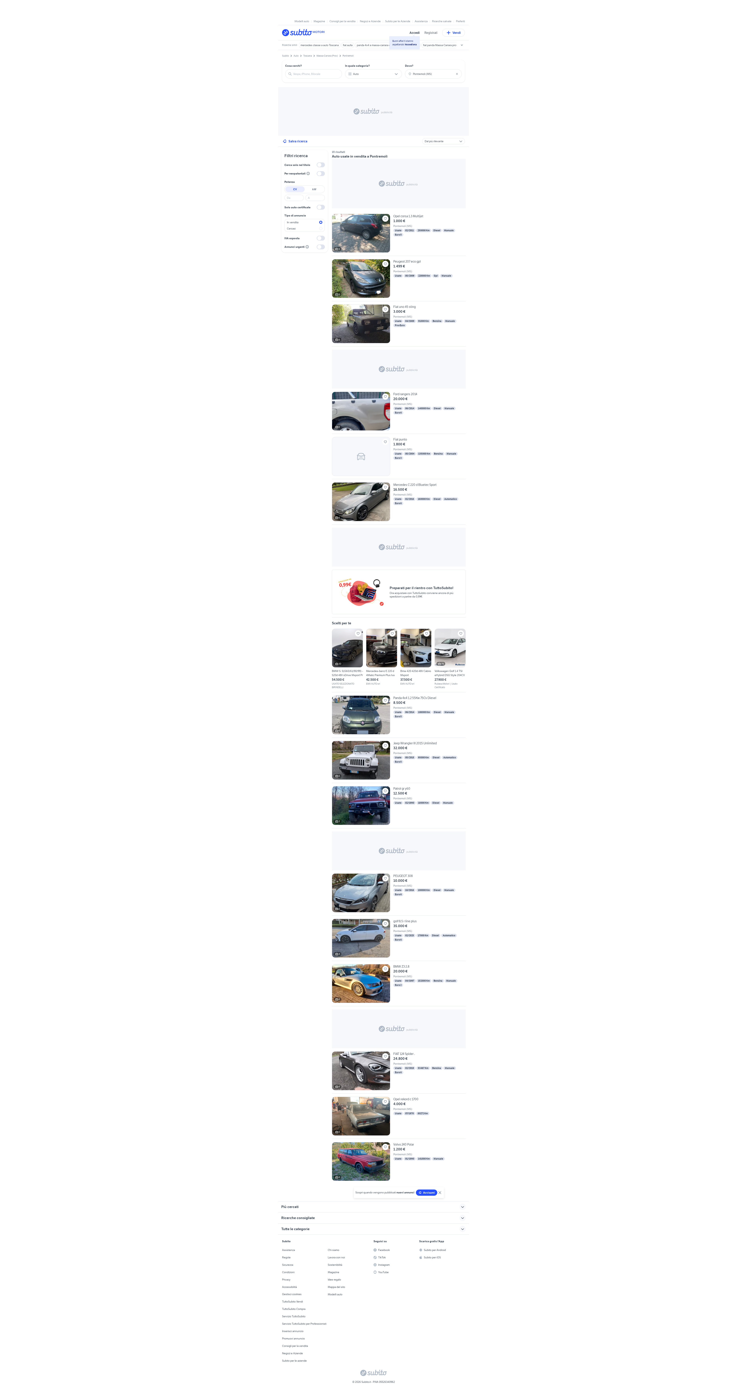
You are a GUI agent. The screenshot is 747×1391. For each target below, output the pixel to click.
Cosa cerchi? (293, 65)
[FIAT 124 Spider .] (399, 1072)
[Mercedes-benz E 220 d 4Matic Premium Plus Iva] (381, 657)
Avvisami (429, 1192)
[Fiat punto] (399, 458)
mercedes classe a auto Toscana (320, 45)
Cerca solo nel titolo (297, 165)
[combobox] (316, 73)
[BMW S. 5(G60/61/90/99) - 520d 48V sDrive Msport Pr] (347, 659)
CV (295, 189)
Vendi (456, 33)
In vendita (292, 222)
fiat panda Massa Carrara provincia (443, 45)
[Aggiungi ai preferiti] (385, 218)
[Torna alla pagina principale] (304, 32)
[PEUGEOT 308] (399, 894)
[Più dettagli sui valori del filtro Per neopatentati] (308, 173)
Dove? (409, 65)
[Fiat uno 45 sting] (399, 325)
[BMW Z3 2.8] (399, 985)
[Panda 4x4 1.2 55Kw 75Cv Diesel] (399, 717)
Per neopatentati (295, 173)
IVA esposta (292, 238)
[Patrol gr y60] (399, 807)
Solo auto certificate (297, 207)
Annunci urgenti (294, 247)
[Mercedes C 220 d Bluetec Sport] (399, 503)
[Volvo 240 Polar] (399, 1161)
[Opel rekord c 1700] (399, 1118)
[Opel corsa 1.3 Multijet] (399, 235)
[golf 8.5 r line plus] (399, 940)
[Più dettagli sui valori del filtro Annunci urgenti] (307, 247)
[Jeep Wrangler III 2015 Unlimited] (399, 762)
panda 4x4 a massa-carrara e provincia (379, 45)
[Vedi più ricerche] (462, 45)
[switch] (321, 164)
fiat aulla (347, 45)
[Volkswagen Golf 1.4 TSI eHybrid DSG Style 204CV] (450, 659)
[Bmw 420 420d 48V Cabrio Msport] (415, 657)
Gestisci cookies (292, 1294)
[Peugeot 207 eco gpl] (399, 280)
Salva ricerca (297, 141)
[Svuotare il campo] (457, 73)
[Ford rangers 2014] (399, 413)
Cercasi (291, 228)
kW (314, 189)
